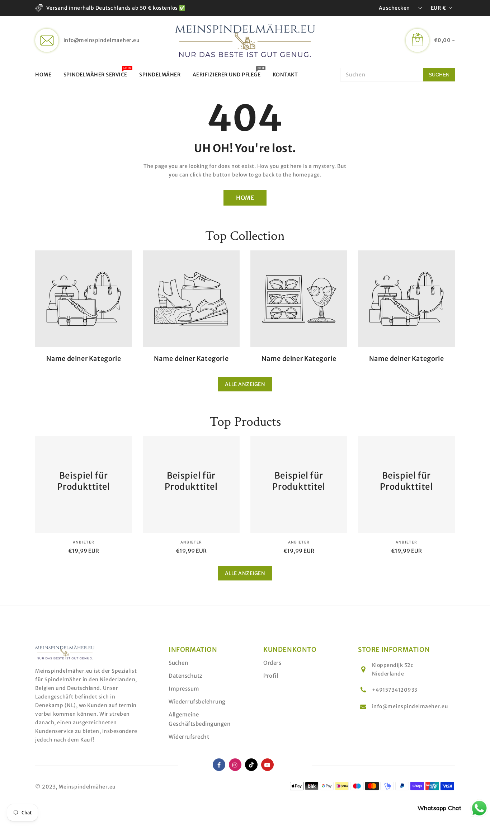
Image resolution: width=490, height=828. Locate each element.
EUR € (438, 8)
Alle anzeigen (245, 384)
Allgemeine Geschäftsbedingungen (199, 719)
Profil (270, 675)
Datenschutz (186, 675)
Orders (272, 662)
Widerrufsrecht (189, 736)
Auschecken (394, 8)
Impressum (184, 688)
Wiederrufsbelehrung (197, 701)
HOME (245, 197)
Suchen (178, 662)
